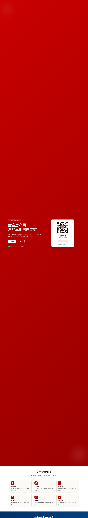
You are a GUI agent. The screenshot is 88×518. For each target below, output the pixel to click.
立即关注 (12, 241)
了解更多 (21, 241)
